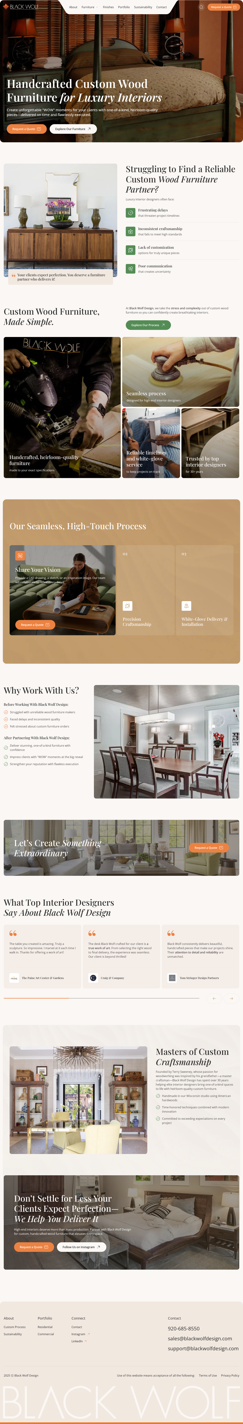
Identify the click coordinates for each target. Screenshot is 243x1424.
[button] (90, 7)
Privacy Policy (230, 1375)
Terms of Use (208, 1375)
